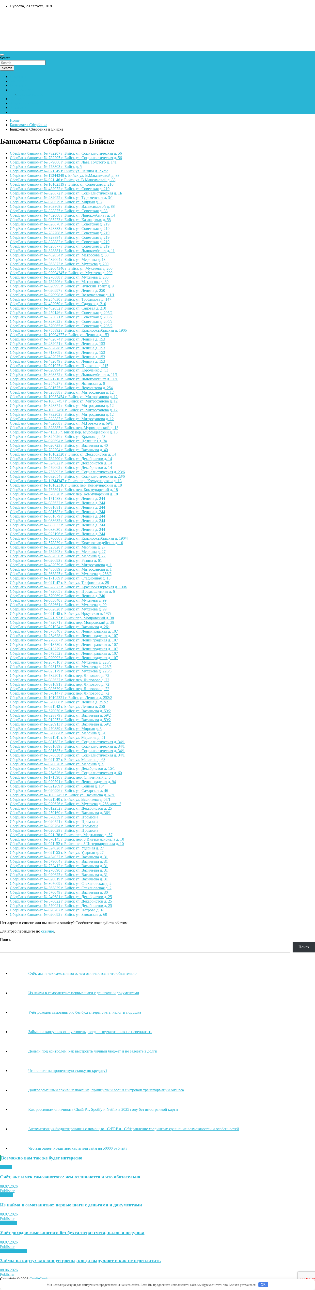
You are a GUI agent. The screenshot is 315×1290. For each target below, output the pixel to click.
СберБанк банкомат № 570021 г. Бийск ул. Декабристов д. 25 (61, 906)
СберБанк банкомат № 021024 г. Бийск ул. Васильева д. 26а (60, 627)
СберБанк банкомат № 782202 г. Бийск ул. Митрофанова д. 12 (62, 414)
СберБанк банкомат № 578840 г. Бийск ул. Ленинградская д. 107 (64, 631)
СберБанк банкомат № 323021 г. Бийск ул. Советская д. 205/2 (61, 317)
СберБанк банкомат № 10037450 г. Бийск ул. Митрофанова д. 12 (64, 410)
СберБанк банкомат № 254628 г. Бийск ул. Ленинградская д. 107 (64, 636)
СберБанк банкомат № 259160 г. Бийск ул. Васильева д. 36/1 (60, 813)
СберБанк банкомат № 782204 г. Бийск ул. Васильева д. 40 (59, 450)
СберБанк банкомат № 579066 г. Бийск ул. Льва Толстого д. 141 (63, 162)
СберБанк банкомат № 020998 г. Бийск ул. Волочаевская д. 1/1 (62, 295)
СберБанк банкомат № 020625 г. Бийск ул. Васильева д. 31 (59, 875)
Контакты (18, 99)
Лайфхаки (8, 1223)
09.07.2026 (9, 1186)
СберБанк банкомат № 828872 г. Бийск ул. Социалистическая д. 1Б (66, 193)
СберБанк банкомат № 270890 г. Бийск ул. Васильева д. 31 (59, 870)
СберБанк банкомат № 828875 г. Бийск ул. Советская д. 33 (59, 211)
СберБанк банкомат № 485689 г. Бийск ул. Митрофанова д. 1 (61, 569)
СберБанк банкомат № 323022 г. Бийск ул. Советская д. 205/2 (61, 321)
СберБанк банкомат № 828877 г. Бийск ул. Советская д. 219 (60, 246)
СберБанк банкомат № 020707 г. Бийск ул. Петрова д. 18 (57, 910)
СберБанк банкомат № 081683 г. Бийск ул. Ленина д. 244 (57, 512)
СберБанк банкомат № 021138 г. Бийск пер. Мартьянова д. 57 (61, 835)
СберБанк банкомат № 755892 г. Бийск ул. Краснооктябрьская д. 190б (68, 330)
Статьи (6, 1167)
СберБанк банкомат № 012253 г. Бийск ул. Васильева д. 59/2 (60, 720)
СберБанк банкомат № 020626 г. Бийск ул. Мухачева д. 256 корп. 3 (65, 804)
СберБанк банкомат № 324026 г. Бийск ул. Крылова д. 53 (57, 436)
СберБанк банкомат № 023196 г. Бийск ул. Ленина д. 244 (57, 534)
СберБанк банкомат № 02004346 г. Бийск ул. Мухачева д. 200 (61, 268)
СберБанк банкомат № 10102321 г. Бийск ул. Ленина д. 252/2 (61, 698)
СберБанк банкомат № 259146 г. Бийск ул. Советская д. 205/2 (61, 313)
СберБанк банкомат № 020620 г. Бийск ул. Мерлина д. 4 (57, 764)
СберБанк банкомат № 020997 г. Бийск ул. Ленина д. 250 (57, 290)
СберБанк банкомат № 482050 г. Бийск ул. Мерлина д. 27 (58, 556)
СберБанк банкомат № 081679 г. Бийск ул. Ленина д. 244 (57, 516)
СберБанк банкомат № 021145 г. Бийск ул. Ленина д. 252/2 (59, 171)
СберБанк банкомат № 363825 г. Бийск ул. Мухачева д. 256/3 (60, 574)
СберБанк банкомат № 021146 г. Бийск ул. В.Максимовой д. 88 (62, 180)
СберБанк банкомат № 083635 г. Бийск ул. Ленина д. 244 (57, 521)
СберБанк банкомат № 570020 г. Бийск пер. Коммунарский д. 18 (64, 494)
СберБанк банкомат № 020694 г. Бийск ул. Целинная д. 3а (58, 441)
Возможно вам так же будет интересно (41, 1157)
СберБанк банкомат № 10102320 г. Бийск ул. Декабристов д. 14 (63, 454)
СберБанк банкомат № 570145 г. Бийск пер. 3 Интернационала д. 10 (67, 839)
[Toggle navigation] (2, 55)
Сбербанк (18, 76)
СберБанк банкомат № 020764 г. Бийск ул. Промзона (54, 826)
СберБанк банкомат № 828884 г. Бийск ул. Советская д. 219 (60, 237)
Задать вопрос (31, 94)
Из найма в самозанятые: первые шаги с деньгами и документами (71, 1204)
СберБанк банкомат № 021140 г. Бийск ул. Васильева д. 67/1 (60, 799)
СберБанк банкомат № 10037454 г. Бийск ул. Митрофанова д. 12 (64, 397)
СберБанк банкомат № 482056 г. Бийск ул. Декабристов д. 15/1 (62, 768)
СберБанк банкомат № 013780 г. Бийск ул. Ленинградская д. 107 (64, 644)
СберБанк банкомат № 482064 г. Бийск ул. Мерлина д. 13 (58, 259)
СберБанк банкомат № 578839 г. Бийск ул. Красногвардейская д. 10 (66, 543)
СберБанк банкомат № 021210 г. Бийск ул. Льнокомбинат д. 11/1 (64, 379)
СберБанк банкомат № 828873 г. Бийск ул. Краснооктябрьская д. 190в (68, 587)
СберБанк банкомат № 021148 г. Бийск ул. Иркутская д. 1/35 (60, 613)
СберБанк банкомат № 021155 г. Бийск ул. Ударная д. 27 (57, 852)
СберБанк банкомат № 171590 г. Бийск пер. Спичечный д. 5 (60, 777)
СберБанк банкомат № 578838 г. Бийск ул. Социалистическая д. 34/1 (67, 755)
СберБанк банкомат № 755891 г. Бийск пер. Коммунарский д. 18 (64, 490)
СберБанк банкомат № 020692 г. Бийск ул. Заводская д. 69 (58, 914)
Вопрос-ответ (21, 90)
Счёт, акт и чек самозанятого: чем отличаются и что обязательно (70, 1176)
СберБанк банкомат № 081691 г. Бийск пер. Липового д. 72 (59, 684)
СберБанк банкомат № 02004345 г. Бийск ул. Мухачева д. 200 (61, 273)
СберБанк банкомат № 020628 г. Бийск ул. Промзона (54, 830)
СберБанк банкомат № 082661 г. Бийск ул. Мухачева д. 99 (58, 605)
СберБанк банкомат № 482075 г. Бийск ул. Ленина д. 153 (57, 357)
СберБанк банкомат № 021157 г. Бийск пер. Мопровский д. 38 (62, 618)
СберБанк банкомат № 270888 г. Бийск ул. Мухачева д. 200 (59, 277)
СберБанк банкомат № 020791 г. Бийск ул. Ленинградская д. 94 (63, 782)
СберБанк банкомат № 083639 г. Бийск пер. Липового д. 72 (59, 689)
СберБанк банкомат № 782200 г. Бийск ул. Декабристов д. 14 (61, 459)
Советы (6, 1195)
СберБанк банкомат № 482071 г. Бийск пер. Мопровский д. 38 (62, 622)
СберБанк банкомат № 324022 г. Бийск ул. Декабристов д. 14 (61, 463)
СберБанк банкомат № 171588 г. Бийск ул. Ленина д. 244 (57, 498)
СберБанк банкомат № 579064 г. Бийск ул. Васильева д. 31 (59, 861)
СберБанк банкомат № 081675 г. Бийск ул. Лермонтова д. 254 (61, 388)
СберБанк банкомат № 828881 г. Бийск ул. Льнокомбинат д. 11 (62, 251)
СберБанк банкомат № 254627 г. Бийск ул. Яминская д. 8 (57, 383)
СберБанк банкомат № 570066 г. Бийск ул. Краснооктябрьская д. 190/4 (69, 538)
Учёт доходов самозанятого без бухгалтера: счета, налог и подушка (72, 1232)
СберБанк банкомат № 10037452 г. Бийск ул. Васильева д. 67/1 (62, 795)
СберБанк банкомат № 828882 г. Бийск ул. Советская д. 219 (60, 242)
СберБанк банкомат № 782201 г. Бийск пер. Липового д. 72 (59, 675)
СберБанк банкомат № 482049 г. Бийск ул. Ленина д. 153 (57, 361)
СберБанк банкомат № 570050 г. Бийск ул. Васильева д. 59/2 (60, 711)
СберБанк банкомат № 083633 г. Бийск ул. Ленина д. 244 (57, 525)
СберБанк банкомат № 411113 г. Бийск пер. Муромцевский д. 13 (64, 432)
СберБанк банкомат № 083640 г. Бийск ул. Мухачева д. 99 (58, 600)
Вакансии (18, 107)
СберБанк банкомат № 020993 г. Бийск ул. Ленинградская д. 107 (64, 658)
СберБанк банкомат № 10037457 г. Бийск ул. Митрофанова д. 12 (64, 401)
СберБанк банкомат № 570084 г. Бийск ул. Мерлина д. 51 (58, 733)
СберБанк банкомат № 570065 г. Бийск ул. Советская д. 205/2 (61, 326)
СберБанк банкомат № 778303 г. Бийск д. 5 (46, 166)
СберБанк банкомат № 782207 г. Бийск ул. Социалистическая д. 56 (66, 153)
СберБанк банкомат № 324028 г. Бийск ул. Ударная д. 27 (57, 848)
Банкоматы (19, 81)
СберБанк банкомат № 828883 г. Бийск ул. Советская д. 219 (60, 228)
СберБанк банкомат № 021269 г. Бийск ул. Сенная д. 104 (57, 786)
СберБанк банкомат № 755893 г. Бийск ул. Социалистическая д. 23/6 (67, 472)
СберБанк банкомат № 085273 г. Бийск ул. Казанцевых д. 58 (60, 220)
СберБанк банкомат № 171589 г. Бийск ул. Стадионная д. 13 (60, 578)
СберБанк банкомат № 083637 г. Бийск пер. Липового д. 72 (59, 680)
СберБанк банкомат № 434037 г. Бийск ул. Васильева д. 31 (59, 857)
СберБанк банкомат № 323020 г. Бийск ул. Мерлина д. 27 (58, 547)
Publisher (7, 1191)
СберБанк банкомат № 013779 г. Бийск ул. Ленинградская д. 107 (64, 649)
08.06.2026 (9, 1270)
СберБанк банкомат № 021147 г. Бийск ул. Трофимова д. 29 (59, 582)
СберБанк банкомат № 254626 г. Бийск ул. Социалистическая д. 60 (66, 773)
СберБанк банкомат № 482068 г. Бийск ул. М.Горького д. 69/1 (61, 423)
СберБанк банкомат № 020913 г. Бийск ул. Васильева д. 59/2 (60, 724)
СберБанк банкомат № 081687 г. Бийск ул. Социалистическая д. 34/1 (67, 742)
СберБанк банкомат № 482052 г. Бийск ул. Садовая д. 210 (58, 308)
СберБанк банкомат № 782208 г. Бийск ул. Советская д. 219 (60, 233)
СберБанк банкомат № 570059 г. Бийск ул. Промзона (54, 817)
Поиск (5, 939)
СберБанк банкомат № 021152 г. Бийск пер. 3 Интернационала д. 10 (67, 844)
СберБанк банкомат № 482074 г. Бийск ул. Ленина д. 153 (57, 339)
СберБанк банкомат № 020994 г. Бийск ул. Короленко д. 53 (59, 370)
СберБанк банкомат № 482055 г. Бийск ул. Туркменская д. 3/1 (61, 197)
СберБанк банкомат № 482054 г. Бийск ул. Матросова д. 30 (59, 255)
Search (5, 58)
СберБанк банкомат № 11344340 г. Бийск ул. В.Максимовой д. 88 (64, 175)
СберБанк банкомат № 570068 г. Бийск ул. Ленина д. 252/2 (59, 702)
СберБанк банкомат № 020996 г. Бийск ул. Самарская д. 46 (59, 790)
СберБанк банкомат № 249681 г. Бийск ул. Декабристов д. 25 (61, 897)
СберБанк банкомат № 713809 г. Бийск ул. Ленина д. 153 (57, 352)
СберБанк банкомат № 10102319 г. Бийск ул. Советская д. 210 (61, 184)
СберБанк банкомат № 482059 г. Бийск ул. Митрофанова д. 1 (61, 565)
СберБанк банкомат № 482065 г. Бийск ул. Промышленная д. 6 (62, 591)
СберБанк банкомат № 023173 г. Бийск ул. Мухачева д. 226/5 (60, 667)
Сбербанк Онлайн (25, 112)
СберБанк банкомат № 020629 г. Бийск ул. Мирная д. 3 (56, 202)
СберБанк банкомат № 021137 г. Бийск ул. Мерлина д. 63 (57, 759)
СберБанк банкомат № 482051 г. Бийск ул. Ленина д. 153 (57, 343)
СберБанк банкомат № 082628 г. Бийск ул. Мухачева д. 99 (58, 609)
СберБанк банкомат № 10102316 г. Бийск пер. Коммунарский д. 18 (66, 485)
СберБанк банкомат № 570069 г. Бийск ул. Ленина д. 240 (57, 596)
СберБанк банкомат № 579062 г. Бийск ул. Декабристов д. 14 (61, 467)
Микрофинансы (13, 1251)
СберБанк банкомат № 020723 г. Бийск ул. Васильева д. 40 (59, 445)
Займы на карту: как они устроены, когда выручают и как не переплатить (80, 1260)
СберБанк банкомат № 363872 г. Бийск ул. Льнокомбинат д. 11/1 (64, 374)
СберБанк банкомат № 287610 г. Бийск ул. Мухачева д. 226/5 (60, 662)
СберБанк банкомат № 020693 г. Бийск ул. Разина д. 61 (56, 560)
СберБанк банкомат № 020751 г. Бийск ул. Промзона (54, 821)
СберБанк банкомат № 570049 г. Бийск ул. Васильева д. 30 (59, 892)
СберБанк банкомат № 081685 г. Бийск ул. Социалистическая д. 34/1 (67, 751)
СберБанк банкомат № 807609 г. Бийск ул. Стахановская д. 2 (60, 883)
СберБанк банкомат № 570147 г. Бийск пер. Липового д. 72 (59, 693)
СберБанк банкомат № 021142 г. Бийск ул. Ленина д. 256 (57, 706)
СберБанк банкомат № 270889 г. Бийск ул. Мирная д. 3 (56, 729)
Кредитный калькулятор (30, 103)
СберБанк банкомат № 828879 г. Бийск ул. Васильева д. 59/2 (60, 715)
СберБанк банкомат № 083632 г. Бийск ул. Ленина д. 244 (57, 503)
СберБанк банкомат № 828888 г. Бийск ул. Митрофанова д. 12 (62, 392)
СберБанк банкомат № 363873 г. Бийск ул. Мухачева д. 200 (59, 264)
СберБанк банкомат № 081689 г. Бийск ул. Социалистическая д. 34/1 (67, 746)
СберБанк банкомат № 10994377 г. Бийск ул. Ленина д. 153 (59, 335)
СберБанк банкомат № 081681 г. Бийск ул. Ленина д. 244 (57, 507)
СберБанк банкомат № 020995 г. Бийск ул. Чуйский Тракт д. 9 (62, 286)
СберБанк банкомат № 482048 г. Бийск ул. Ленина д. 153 (57, 348)
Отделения (19, 85)
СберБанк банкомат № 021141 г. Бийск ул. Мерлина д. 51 (57, 737)
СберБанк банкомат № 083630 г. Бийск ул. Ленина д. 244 (57, 529)
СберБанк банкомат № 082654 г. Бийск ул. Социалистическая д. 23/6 (67, 476)
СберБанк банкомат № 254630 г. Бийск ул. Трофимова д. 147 (60, 299)
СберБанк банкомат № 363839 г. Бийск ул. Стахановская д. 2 (60, 888)
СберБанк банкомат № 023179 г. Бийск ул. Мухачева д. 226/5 (60, 671)
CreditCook (15, 16)
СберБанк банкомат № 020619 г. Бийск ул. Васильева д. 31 (59, 879)
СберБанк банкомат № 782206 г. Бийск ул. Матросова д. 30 (59, 282)
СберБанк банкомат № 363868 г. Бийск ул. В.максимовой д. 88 (62, 206)
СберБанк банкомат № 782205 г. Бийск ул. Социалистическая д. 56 (66, 158)
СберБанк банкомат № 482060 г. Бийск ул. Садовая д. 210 (58, 304)
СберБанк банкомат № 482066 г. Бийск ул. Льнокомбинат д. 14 (62, 215)
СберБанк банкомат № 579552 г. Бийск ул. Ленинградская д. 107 (64, 653)
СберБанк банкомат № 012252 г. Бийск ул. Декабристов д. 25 (61, 808)
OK (263, 1284)
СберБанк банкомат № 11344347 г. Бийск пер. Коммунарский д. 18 (66, 481)
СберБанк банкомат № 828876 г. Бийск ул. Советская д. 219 (60, 224)
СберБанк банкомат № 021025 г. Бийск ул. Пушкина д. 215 (59, 366)
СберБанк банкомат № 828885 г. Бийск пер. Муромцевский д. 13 (64, 428)
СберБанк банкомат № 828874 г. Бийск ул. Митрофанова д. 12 (62, 405)
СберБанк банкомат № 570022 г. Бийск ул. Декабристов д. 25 (61, 901)
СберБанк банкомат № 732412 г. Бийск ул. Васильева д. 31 (59, 866)
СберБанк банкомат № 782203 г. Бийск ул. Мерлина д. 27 (58, 551)
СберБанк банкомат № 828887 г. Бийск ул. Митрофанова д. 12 (62, 419)
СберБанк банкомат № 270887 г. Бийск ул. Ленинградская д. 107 (64, 640)
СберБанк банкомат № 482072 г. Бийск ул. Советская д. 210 (60, 189)
